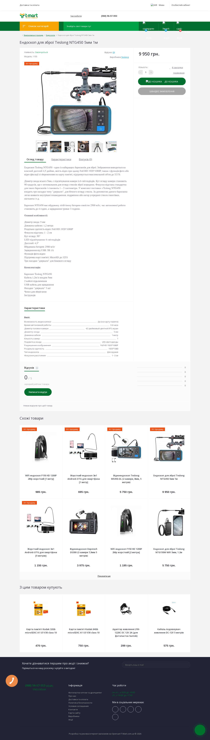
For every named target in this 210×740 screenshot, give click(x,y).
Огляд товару (35, 159)
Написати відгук (38, 392)
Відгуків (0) (85, 159)
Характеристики (61, 159)
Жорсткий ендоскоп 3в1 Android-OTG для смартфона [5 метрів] (41, 552)
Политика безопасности (80, 702)
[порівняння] (59, 427)
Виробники (73, 716)
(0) (114, 52)
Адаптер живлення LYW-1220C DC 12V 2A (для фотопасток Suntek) (126, 632)
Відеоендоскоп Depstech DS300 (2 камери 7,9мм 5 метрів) (83, 552)
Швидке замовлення (161, 91)
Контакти (73, 709)
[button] (76, 16)
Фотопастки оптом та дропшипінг (85, 692)
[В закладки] (61, 427)
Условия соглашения (78, 706)
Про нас (72, 696)
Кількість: (143, 67)
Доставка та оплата (29, 5)
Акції (70, 719)
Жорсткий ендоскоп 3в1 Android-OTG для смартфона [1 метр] (83, 479)
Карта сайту (74, 712)
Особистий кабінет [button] (181, 5)
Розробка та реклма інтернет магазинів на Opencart (95, 733)
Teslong (125, 57)
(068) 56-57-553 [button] (35, 685)
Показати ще (104, 576)
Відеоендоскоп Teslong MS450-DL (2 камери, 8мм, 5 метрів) (126, 479)
